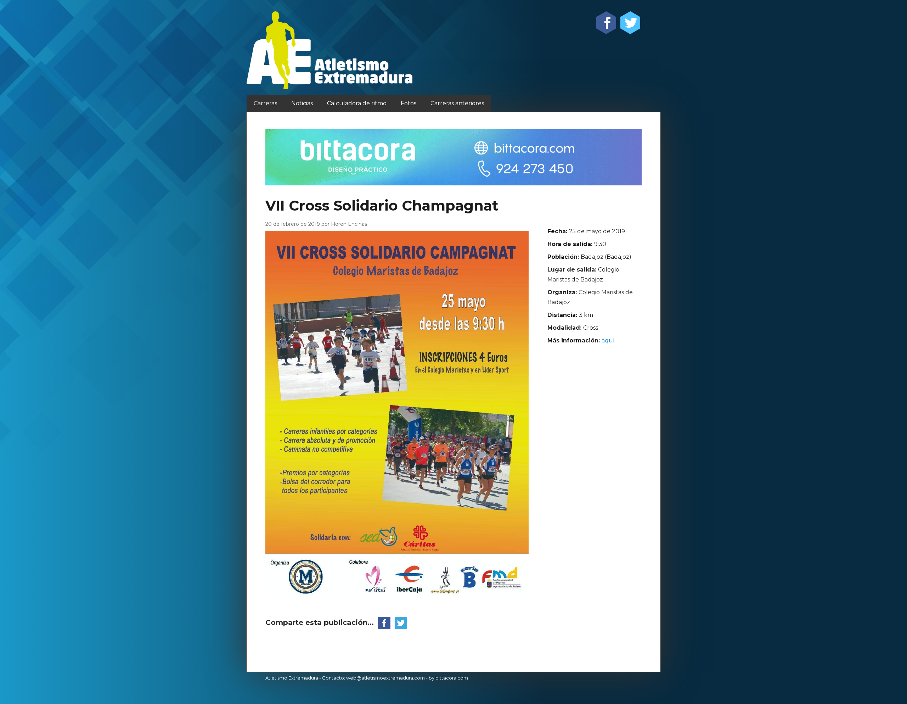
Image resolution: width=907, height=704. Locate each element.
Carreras (265, 103)
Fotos (408, 103)
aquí (608, 340)
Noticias (302, 103)
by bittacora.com (448, 678)
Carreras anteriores (457, 103)
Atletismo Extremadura (291, 678)
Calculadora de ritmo (357, 103)
